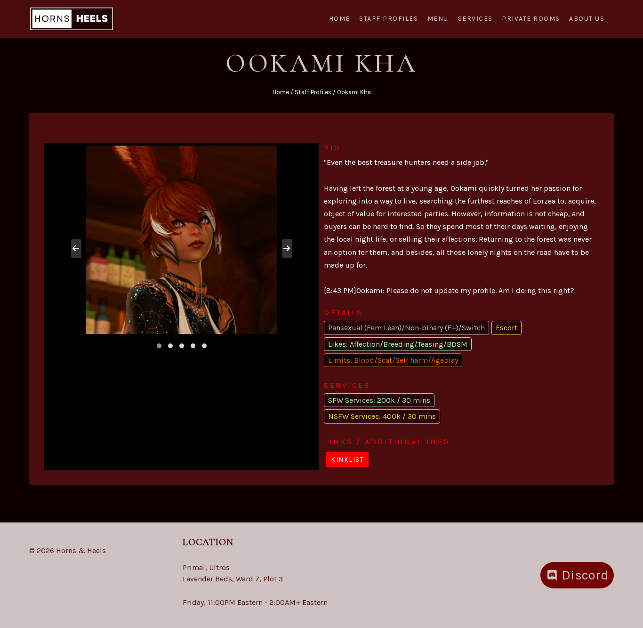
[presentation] (76, 248)
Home (339, 19)
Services (475, 19)
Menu (438, 19)
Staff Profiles (388, 19)
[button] (159, 346)
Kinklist (347, 460)
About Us (586, 19)
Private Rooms (531, 19)
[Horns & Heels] (71, 19)
